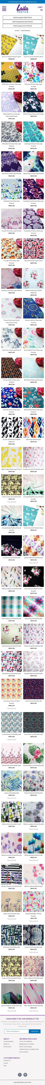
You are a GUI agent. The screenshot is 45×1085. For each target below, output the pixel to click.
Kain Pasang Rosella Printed (22, 17)
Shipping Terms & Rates (26, 1044)
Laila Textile (27, 1082)
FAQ (5, 1066)
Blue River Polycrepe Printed (33, 380)
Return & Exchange (25, 1046)
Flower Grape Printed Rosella (33, 646)
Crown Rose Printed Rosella (11, 558)
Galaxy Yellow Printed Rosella (33, 558)
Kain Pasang (25, 30)
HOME (17, 30)
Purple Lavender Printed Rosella (33, 469)
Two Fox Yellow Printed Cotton (11, 57)
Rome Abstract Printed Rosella (11, 618)
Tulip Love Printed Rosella (11, 914)
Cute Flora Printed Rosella (33, 701)
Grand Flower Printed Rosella (11, 734)
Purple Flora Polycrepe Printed (11, 231)
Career (6, 1063)
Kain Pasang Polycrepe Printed (22, 22)
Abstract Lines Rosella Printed (11, 824)
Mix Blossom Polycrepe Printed (11, 290)
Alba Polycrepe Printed (33, 439)
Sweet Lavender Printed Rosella (11, 855)
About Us (6, 1044)
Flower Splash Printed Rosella (11, 765)
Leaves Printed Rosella (11, 793)
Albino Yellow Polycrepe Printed (11, 469)
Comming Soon (8, 1041)
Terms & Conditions (25, 1041)
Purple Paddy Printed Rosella (33, 673)
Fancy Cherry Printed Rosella (33, 734)
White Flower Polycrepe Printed (33, 114)
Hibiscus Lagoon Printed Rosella (33, 824)
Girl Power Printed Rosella (11, 947)
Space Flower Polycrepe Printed (33, 173)
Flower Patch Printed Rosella (33, 793)
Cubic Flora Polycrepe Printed (11, 350)
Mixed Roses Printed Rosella (11, 673)
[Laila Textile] (23, 12)
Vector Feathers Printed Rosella (11, 1005)
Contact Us (7, 1060)
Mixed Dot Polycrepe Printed (33, 261)
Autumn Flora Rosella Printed (11, 497)
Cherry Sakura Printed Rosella (33, 978)
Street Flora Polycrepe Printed (11, 173)
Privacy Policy (23, 1052)
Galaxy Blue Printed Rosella (33, 618)
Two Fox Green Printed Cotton (33, 57)
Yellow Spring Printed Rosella (33, 855)
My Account (7, 1046)
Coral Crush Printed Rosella (33, 947)
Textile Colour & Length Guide (29, 1049)
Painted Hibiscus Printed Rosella (33, 765)
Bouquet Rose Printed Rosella (11, 646)
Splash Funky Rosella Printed (33, 886)
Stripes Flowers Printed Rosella (11, 886)
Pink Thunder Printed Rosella (33, 1005)
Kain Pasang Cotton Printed (22, 26)
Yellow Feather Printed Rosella (11, 589)
